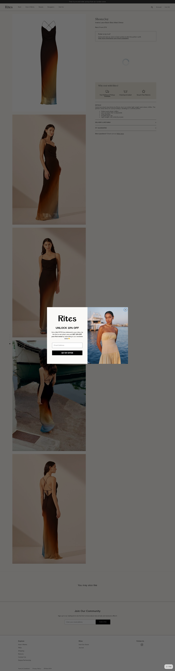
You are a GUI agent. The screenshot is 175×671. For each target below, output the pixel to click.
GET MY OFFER (67, 353)
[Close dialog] (125, 310)
